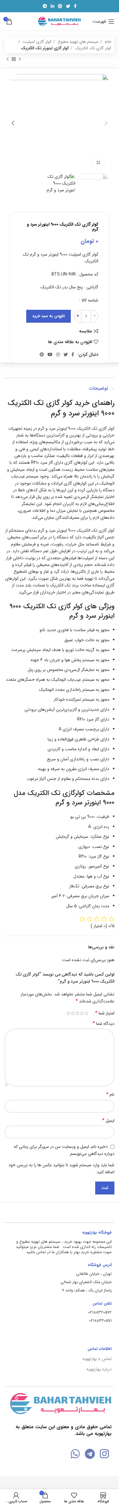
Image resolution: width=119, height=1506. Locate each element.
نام (110, 1094)
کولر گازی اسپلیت (36, 42)
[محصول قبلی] (20, 59)
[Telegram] (90, 1454)
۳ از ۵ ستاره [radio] (77, 1013)
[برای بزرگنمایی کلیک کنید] (98, 162)
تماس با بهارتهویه (97, 1358)
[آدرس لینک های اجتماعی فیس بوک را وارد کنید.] (75, 6)
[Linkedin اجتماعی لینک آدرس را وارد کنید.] (52, 6)
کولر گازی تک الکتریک (92, 48)
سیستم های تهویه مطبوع (77, 42)
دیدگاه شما (103, 1023)
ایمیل (108, 1120)
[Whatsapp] (75, 1454)
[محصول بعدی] (8, 59)
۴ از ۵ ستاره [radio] (72, 1013)
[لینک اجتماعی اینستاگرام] (58, 354)
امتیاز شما (104, 1013)
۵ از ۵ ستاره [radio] (68, 1013)
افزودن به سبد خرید (48, 316)
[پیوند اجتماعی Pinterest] (60, 6)
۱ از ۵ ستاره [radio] (86, 1013)
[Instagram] (104, 1454)
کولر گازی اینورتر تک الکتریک (45, 48)
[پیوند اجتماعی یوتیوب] (50, 354)
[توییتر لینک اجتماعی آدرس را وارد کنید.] (68, 6)
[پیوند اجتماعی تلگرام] (45, 6)
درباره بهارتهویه (99, 1369)
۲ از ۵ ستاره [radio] (82, 1013)
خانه (107, 42)
